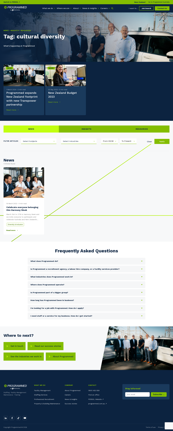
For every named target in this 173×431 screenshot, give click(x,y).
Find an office (93, 395)
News (9, 68)
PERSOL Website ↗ (96, 399)
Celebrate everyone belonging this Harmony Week (22, 208)
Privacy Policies (163, 427)
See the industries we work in (26, 356)
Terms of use (151, 427)
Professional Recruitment (44, 399)
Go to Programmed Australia (158, 2)
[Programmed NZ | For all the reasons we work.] (15, 8)
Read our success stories (48, 346)
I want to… (133, 8)
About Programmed (63, 356)
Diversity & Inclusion (15, 224)
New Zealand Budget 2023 (62, 94)
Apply (162, 141)
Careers (68, 395)
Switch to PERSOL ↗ (12, 2)
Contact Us (162, 8)
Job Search (146, 8)
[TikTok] (18, 418)
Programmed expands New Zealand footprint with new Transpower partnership (22, 98)
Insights (86, 129)
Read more (11, 110)
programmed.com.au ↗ (97, 404)
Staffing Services (40, 395)
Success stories (71, 404)
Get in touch (17, 346)
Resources (142, 129)
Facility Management (42, 390)
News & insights (71, 399)
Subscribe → (159, 394)
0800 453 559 (93, 390)
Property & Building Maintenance (47, 404)
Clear (149, 141)
